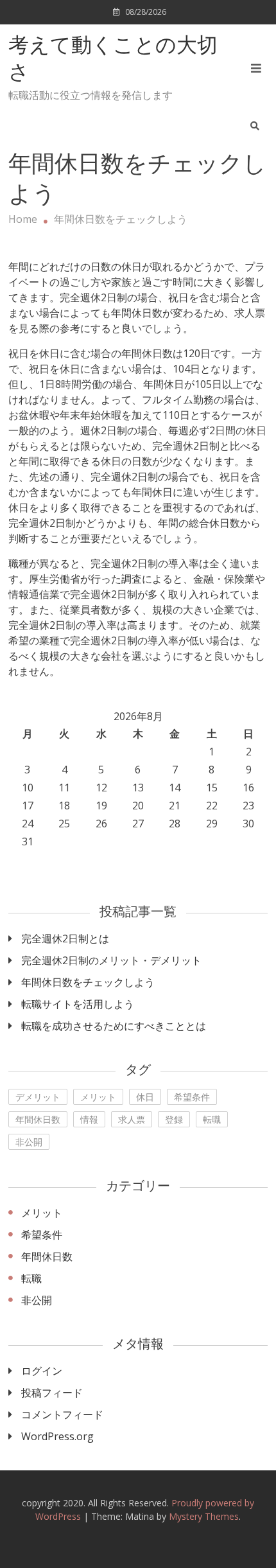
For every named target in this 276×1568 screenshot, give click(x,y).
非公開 (28, 1142)
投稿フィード (52, 1393)
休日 (145, 1097)
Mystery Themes (204, 1516)
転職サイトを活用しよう (77, 1004)
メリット (98, 1097)
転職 (212, 1119)
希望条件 (192, 1097)
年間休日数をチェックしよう (88, 982)
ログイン (41, 1371)
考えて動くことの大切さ (113, 60)
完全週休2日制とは (65, 938)
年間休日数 (37, 1119)
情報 (89, 1119)
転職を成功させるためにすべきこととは (113, 1026)
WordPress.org (57, 1436)
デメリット (37, 1097)
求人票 (131, 1119)
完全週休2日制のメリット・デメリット (111, 960)
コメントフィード (62, 1414)
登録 (174, 1119)
